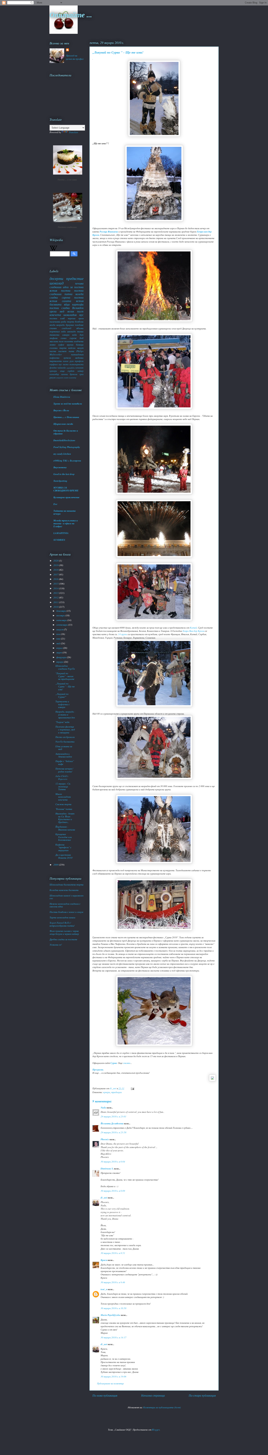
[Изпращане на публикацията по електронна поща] (132, 1088)
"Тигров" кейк (62, 722)
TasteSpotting (60, 480)
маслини (54, 341)
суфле (61, 344)
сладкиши (55, 287)
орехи (53, 311)
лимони (64, 374)
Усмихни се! (56, 944)
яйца (67, 304)
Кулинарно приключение (66, 497)
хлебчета (78, 341)
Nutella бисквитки (65, 741)
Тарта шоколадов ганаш (62, 917)
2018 (56, 569)
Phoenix (105, 1139)
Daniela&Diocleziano (64, 440)
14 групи (122, 634)
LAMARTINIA (61, 533)
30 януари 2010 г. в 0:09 (113, 1190)
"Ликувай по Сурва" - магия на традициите (64, 676)
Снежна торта (63, 804)
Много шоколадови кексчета (63, 796)
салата (66, 301)
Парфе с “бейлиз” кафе (64, 762)
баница (79, 344)
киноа (65, 361)
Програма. (98, 1069)
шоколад (57, 283)
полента (68, 341)
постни (65, 290)
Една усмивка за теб (63, 748)
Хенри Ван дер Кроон (193, 631)
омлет (66, 377)
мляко (53, 344)
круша (70, 344)
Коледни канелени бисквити (64, 890)
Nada (103, 1107)
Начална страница (153, 1395)
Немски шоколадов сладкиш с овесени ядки (65, 905)
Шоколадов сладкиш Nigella (65, 667)
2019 (56, 565)
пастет (62, 351)
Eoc (55, 504)
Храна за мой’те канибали (67, 403)
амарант (59, 377)
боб (81, 338)
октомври (61, 620)
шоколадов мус (73, 315)
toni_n (104, 1289)
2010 (56, 606)
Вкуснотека (60, 467)
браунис (70, 324)
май (58, 643)
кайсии (71, 348)
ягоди (52, 324)
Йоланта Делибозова (112, 1123)
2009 (56, 864)
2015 (56, 583)
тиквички (54, 334)
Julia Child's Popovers (61, 777)
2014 (56, 588)
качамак (79, 367)
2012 (56, 597)
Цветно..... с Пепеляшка (66, 417)
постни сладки (60, 308)
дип (81, 334)
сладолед (66, 328)
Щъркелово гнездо (63, 423)
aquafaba (71, 367)
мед (62, 311)
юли (58, 634)
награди (60, 324)
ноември (60, 615)
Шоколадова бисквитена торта (66, 884)
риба (63, 321)
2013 (56, 593)
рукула (53, 377)
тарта (63, 348)
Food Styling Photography (66, 447)
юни (58, 638)
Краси (104, 1260)
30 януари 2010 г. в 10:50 (113, 1308)
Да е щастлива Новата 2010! (64, 856)
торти (70, 321)
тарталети (56, 361)
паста (53, 351)
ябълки (79, 328)
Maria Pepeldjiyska (110, 1315)
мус (60, 364)
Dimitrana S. (107, 1168)
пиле (61, 341)
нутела (67, 357)
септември (62, 624)
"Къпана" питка (63, 809)
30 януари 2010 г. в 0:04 (113, 1161)
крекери (53, 370)
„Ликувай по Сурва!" (62, 695)
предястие (74, 278)
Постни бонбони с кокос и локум (66, 912)
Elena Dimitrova (61, 396)
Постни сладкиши (67, 227)
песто (66, 364)
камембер (72, 377)
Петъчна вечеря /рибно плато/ (64, 770)
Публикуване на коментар (110, 1383)
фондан (53, 367)
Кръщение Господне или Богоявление (63, 836)
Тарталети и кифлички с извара (62, 704)
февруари (61, 657)
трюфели (79, 361)
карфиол (54, 364)
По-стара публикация (202, 1395)
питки (68, 294)
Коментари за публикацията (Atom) (162, 1407)
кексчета (55, 315)
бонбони (79, 321)
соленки (54, 348)
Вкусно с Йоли (61, 410)
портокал (55, 331)
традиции (116, 1092)
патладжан (77, 354)
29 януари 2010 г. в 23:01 (113, 1116)
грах (81, 374)
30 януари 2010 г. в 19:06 (113, 1376)
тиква (80, 331)
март (59, 652)
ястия (79, 301)
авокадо (71, 331)
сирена (66, 297)
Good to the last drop (64, 474)
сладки (54, 297)
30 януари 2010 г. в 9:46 (113, 1282)
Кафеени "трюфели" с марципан (63, 847)
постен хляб (57, 318)
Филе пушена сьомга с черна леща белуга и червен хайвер (64, 932)
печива (79, 283)
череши (71, 318)
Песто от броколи (65, 737)
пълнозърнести (76, 364)
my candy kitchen (62, 453)
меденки (79, 357)
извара (65, 334)
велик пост (75, 311)
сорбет (71, 370)
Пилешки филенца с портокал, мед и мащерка (65, 729)
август (60, 629)
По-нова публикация (104, 1395)
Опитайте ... (70, 14)
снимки (126, 1063)
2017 (56, 574)
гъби (63, 331)
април (59, 648)
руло (72, 361)
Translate (73, 132)
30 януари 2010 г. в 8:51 (113, 1253)
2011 (56, 602)
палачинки (55, 321)
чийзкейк (61, 367)
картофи (77, 304)
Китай (193, 627)
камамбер (54, 374)
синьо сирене (69, 338)
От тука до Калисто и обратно (65, 432)
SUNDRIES (59, 539)
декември (61, 610)
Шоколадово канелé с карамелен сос (66, 897)
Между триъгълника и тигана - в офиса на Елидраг (65, 523)
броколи (73, 374)
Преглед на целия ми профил (74, 57)
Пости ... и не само (67, 180)
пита (71, 351)
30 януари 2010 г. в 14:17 (113, 1337)
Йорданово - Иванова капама (65, 828)
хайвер (80, 370)
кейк (74, 334)
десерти (56, 278)
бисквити (55, 304)
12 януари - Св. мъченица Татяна (63, 786)
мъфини (54, 338)
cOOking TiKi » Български (67, 460)
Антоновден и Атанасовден (63, 755)
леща (62, 370)
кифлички (54, 357)
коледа (79, 294)
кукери (106, 1092)
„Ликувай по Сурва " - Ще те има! (65, 686)
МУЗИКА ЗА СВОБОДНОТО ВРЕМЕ (66, 489)
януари (60, 661)
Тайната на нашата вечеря (64, 512)
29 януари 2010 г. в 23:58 (113, 1132)
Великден (77, 308)
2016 (56, 579)
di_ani (104, 1197)
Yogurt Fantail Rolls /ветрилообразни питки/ (62, 924)
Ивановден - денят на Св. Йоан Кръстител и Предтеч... (64, 818)
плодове (79, 324)
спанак (53, 328)
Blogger (156, 1429)
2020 (56, 560)
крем (81, 318)
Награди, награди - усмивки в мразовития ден (65, 714)
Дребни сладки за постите (63, 939)
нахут (80, 348)
